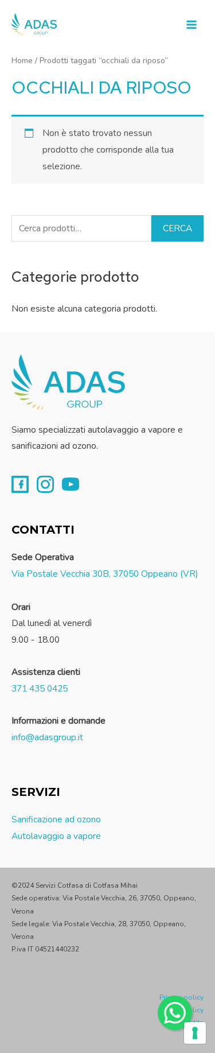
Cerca (177, 228)
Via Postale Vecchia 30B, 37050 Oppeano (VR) (104, 574)
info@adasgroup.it (47, 737)
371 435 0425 (39, 688)
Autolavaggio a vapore (56, 836)
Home (22, 60)
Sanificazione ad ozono (56, 819)
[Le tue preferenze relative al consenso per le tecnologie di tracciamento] (195, 1033)
